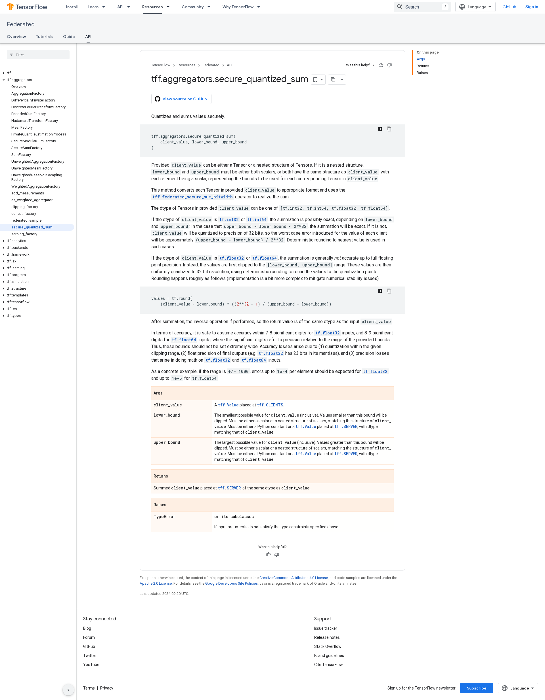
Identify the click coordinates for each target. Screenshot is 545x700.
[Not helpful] (389, 65)
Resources (152, 6)
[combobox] (422, 7)
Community (193, 6)
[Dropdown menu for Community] (210, 7)
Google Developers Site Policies (231, 583)
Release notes (327, 637)
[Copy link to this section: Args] (168, 393)
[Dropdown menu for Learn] (105, 7)
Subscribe (477, 688)
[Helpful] (381, 65)
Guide (69, 36)
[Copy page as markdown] (333, 79)
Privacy (106, 688)
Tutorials (44, 36)
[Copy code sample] (389, 128)
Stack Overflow (327, 646)
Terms (89, 688)
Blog (87, 628)
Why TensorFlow (238, 6)
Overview (16, 36)
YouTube (91, 664)
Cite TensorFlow (328, 664)
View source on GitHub (185, 98)
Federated (21, 24)
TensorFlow (160, 65)
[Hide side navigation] (68, 689)
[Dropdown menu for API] (130, 7)
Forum (89, 637)
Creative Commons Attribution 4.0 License (293, 578)
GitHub (509, 6)
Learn (93, 6)
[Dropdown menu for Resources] (170, 7)
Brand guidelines (329, 655)
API (120, 6)
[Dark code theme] (380, 128)
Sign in (531, 7)
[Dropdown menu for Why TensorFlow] (260, 7)
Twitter (89, 655)
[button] (37, 73)
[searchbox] (38, 54)
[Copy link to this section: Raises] (172, 505)
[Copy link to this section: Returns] (173, 476)
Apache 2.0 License (156, 583)
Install (71, 6)
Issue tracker (325, 628)
